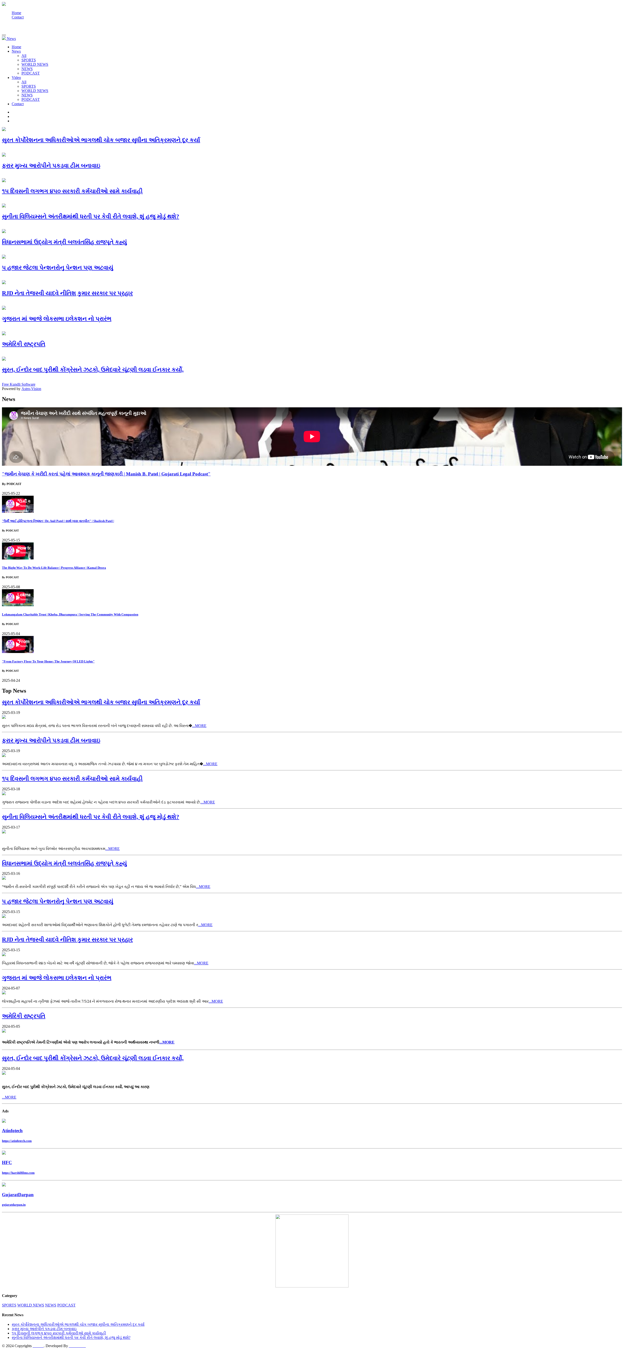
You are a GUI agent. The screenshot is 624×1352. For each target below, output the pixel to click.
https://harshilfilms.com (18, 1173)
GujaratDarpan (18, 1194)
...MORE (199, 726)
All (23, 56)
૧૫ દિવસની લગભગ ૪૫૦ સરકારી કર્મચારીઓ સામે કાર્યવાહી (59, 1333)
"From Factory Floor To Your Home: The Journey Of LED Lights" (48, 661)
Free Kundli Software (18, 384)
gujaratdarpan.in (14, 1204)
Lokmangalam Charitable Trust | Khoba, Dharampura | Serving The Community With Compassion (70, 614)
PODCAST (30, 73)
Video (16, 77)
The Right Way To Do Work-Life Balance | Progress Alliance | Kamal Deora (54, 567)
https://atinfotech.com (17, 1141)
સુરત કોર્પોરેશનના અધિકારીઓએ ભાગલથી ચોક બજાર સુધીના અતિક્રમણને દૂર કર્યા (78, 1324)
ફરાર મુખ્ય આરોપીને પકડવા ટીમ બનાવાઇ (44, 1329)
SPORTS (28, 60)
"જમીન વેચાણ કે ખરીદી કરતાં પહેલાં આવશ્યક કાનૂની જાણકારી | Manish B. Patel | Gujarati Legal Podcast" (106, 473)
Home (16, 13)
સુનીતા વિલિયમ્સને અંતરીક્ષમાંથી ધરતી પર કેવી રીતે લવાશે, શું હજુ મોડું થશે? (71, 1337)
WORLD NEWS (34, 64)
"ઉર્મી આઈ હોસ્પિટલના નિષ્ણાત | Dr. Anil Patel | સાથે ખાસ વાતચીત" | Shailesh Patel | (58, 521)
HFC (7, 1162)
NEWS (27, 69)
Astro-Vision (31, 389)
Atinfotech (12, 1130)
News (16, 51)
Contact (18, 17)
